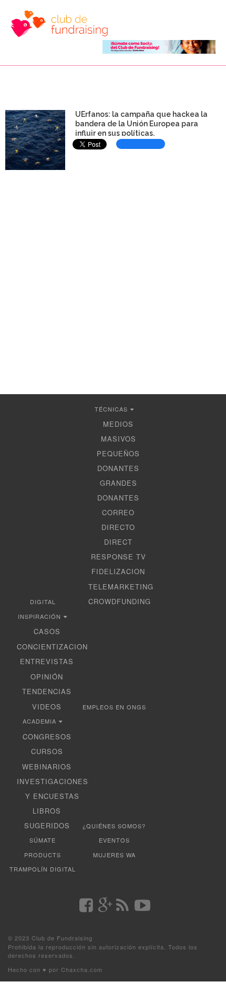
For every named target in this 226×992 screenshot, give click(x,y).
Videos (46, 707)
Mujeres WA (114, 854)
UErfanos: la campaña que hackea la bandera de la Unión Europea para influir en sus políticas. (141, 123)
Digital (43, 601)
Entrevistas (47, 661)
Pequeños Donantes (118, 460)
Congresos (47, 737)
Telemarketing (120, 587)
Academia (39, 721)
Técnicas (111, 409)
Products (42, 854)
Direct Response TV (118, 549)
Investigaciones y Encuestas (52, 788)
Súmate (42, 840)
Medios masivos (118, 431)
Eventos (114, 840)
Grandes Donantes (118, 490)
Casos (47, 631)
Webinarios (46, 766)
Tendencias (46, 691)
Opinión (46, 677)
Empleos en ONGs (114, 707)
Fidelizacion (118, 571)
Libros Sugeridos (47, 818)
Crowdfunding (119, 601)
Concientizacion (52, 647)
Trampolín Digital (42, 869)
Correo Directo (118, 519)
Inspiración (39, 616)
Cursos (47, 751)
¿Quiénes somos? (114, 825)
